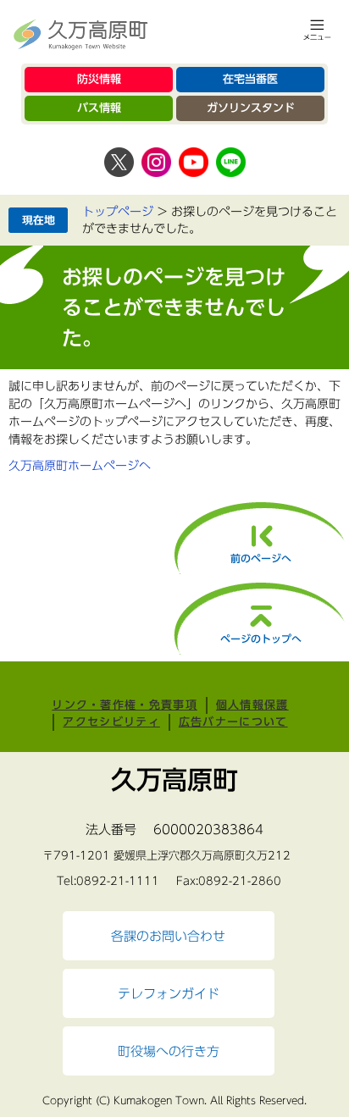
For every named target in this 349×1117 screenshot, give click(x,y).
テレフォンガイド (168, 993)
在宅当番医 (250, 79)
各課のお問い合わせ (168, 936)
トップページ (117, 212)
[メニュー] (317, 30)
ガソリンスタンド (251, 107)
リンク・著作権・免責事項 (124, 705)
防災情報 (99, 79)
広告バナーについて (233, 721)
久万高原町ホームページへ (79, 466)
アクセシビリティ (111, 721)
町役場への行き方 (168, 1051)
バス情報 (99, 107)
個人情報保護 (252, 705)
